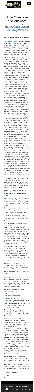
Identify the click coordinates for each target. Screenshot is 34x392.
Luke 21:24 (7, 198)
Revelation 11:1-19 (10, 41)
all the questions (14, 25)
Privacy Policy (15, 389)
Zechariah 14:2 (8, 298)
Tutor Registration (25, 389)
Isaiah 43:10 (8, 226)
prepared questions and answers (15, 30)
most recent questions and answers (17, 28)
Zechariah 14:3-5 (9, 329)
